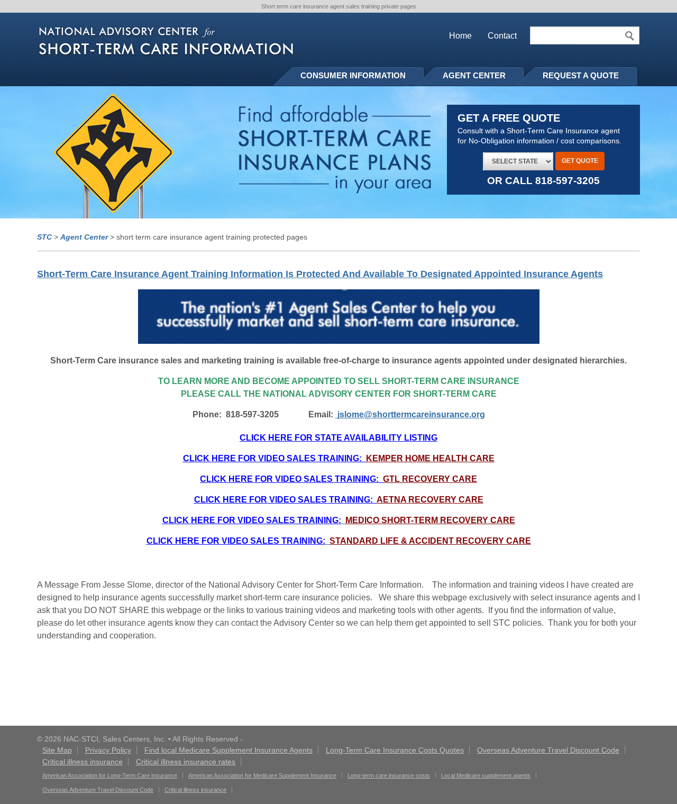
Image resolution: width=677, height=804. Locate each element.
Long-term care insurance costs (388, 775)
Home (460, 35)
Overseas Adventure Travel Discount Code (548, 750)
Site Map (57, 750)
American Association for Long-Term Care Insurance (109, 775)
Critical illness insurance (82, 761)
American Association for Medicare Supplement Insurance (262, 775)
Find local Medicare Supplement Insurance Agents (228, 750)
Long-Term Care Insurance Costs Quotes (395, 750)
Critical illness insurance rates (185, 761)
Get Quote (580, 161)
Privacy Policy (108, 750)
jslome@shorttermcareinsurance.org (410, 414)
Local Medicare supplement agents (485, 775)
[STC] (167, 42)
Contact (502, 35)
